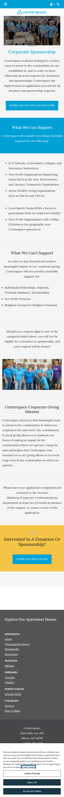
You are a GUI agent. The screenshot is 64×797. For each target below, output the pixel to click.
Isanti (8, 639)
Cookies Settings (32, 773)
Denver (9, 705)
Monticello (12, 649)
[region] (32, 770)
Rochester (11, 654)
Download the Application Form (34, 105)
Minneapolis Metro (17, 644)
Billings (9, 665)
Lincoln (10, 677)
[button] (52, 4)
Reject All (32, 782)
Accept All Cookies (32, 791)
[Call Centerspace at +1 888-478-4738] (58, 4)
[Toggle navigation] (5, 4)
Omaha (9, 682)
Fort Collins (12, 711)
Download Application (34, 558)
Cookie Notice (28, 767)
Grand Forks (13, 694)
